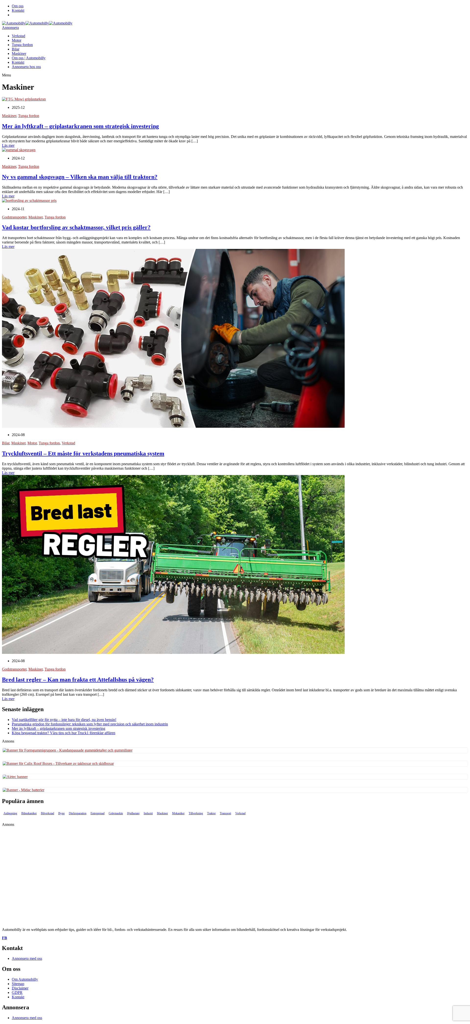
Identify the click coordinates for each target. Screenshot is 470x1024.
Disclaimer (20, 988)
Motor (16, 40)
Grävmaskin (116, 813)
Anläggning (10, 813)
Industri (148, 813)
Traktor (211, 813)
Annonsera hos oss (26, 67)
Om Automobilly (25, 979)
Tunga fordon (22, 45)
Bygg (61, 813)
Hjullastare (133, 813)
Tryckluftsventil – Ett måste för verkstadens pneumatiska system (83, 453)
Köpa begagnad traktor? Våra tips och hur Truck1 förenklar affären (63, 733)
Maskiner (19, 53)
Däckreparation (77, 813)
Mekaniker (178, 813)
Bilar (15, 49)
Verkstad (18, 36)
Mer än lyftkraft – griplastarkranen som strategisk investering (80, 126)
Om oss (18, 6)
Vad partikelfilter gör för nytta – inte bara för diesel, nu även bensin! (64, 720)
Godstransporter (14, 217)
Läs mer (8, 145)
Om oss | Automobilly (29, 58)
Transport (225, 813)
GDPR (17, 992)
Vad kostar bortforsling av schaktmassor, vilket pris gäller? (76, 227)
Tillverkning (196, 813)
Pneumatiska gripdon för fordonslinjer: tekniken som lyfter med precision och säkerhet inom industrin (90, 724)
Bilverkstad (47, 813)
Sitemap (18, 984)
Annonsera (10, 27)
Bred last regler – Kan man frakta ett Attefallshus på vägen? (78, 679)
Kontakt (18, 10)
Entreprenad (98, 813)
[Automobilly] (13, 23)
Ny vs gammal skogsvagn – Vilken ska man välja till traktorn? (79, 177)
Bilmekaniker (29, 813)
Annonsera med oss (27, 958)
